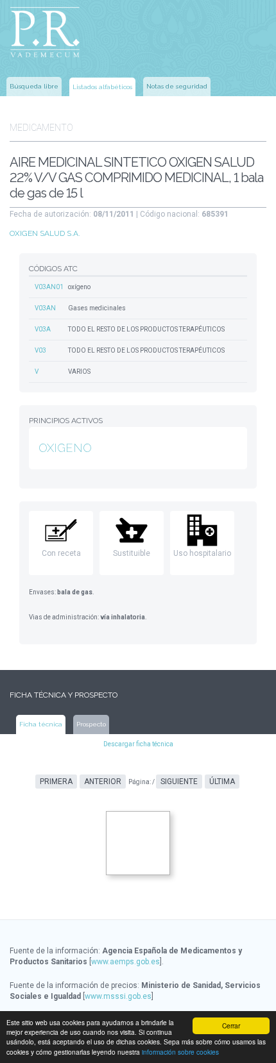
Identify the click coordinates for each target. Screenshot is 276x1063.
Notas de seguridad (176, 86)
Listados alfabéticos (102, 86)
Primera (56, 781)
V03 (40, 350)
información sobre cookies (180, 1052)
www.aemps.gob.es (125, 961)
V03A (43, 329)
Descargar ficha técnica (138, 744)
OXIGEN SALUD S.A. (45, 233)
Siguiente (179, 781)
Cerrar (231, 1025)
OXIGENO (65, 448)
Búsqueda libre (34, 86)
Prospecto (91, 724)
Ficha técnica (40, 724)
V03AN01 (49, 286)
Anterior (102, 781)
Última (222, 781)
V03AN (45, 308)
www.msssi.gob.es (118, 996)
